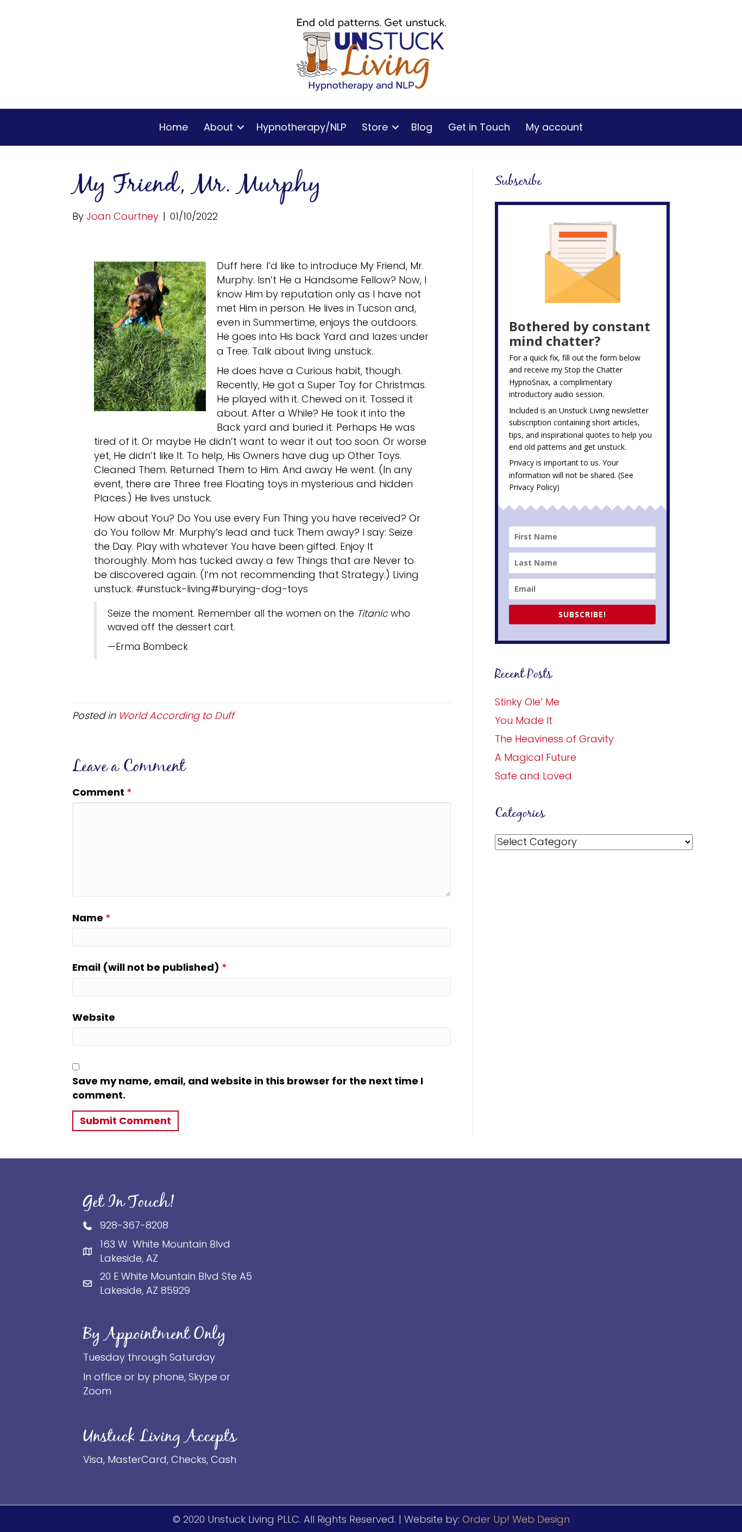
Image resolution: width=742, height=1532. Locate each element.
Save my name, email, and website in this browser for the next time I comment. (247, 1088)
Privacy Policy (533, 487)
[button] (240, 127)
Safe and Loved (533, 776)
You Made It (523, 720)
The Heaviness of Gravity (554, 739)
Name (91, 918)
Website (93, 1017)
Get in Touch (479, 127)
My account (554, 127)
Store (375, 127)
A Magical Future (535, 757)
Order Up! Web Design (516, 1519)
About (218, 127)
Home (173, 127)
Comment (102, 792)
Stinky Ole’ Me (527, 702)
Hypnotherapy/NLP (301, 127)
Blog (421, 127)
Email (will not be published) (149, 967)
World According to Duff (176, 715)
